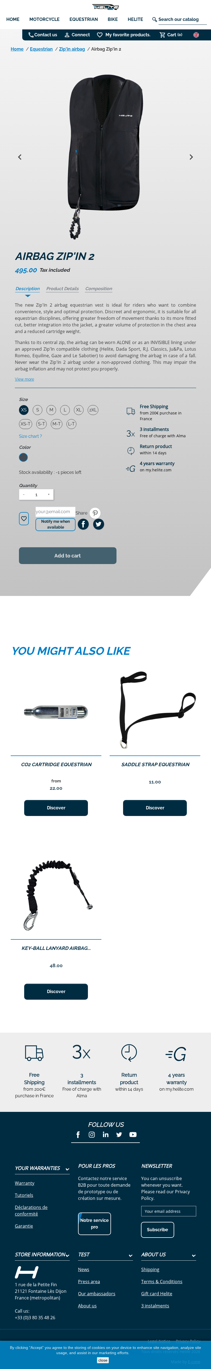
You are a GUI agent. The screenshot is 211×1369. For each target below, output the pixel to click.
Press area (89, 1282)
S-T (41, 424)
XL (78, 410)
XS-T (25, 424)
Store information (40, 1254)
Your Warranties (37, 1168)
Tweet (98, 524)
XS (24, 410)
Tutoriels (24, 1195)
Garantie (24, 1226)
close (102, 1360)
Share (83, 524)
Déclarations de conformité (31, 1210)
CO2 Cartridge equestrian (56, 764)
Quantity (28, 485)
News (83, 1269)
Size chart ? (30, 436)
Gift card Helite (156, 1294)
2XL (93, 410)
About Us (153, 1254)
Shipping (150, 1269)
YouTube (132, 1134)
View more (24, 379)
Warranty (24, 1183)
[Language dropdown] (198, 35)
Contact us (45, 34)
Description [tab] (27, 288)
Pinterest (95, 513)
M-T (56, 424)
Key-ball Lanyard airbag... (56, 948)
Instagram (91, 1134)
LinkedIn (105, 1134)
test (83, 1254)
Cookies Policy (142, 1353)
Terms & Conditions (161, 1282)
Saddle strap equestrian (155, 764)
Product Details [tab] (62, 288)
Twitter (119, 1134)
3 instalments (155, 1306)
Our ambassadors (96, 1294)
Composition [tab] (98, 288)
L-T (71, 424)
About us (87, 1306)
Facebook (78, 1134)
